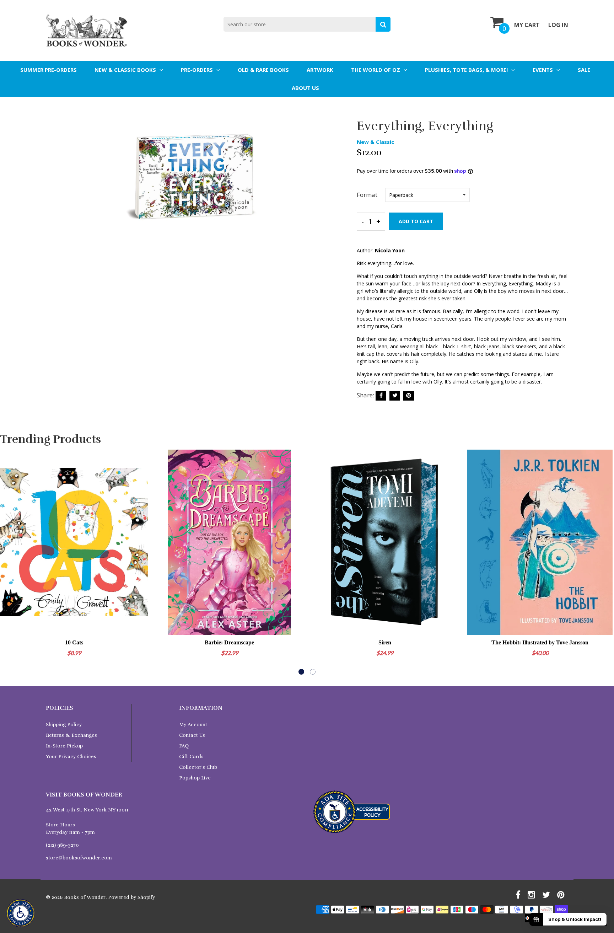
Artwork (320, 69)
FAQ (184, 746)
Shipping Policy (64, 725)
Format (367, 195)
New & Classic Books (125, 69)
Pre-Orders (197, 69)
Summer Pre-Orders (48, 69)
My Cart (527, 25)
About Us (305, 87)
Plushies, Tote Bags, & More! (466, 69)
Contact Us (192, 735)
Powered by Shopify (131, 897)
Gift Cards (191, 757)
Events (543, 69)
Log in (558, 25)
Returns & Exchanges (71, 735)
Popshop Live (195, 778)
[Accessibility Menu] (20, 913)
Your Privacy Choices (71, 757)
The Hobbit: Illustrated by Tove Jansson (539, 642)
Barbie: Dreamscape (229, 642)
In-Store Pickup (64, 746)
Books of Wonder (85, 897)
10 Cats (74, 642)
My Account (193, 725)
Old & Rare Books (263, 69)
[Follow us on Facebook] (381, 396)
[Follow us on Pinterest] (408, 396)
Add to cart (416, 221)
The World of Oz (375, 69)
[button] (301, 672)
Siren (384, 642)
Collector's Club (198, 767)
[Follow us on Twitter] (394, 396)
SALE (584, 69)
